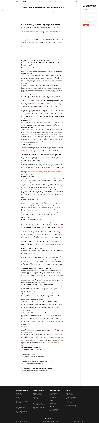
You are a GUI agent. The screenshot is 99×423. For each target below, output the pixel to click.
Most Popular (39, 1)
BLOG (24, 2)
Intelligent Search (19, 393)
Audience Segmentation (37, 393)
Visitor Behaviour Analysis (20, 407)
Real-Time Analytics (53, 394)
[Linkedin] (51, 418)
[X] (48, 418)
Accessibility (18, 397)
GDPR (79, 421)
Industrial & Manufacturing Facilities (72, 406)
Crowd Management (19, 414)
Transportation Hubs (69, 398)
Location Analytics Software (54, 398)
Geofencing (35, 397)
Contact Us (80, 1)
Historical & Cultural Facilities (71, 397)
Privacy (75, 421)
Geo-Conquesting (36, 398)
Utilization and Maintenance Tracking (39, 404)
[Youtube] (46, 418)
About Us (17, 421)
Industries (45, 1)
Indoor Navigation (19, 394)
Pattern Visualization (53, 393)
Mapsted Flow (18, 405)
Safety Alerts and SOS (53, 410)
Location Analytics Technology (55, 390)
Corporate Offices (69, 393)
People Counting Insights (20, 408)
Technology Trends (58, 1)
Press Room (26, 421)
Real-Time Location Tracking (37, 403)
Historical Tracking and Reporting (55, 409)
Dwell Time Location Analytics (21, 412)
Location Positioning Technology (22, 390)
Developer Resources (53, 403)
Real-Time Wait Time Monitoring (21, 411)
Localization (18, 404)
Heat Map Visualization (20, 410)
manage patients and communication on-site (48, 343)
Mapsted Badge (52, 406)
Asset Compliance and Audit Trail (38, 410)
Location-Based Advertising (37, 394)
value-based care (39, 100)
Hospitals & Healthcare (70, 402)
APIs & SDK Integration (20, 402)
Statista (29, 42)
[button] (2, 14)
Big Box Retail (68, 404)
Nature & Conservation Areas (71, 405)
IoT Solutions (51, 1)
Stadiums (68, 401)
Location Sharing (19, 398)
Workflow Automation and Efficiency (39, 408)
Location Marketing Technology (38, 390)
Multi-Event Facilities (69, 394)
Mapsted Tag (35, 401)
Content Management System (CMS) (22, 401)
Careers (21, 421)
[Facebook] (53, 418)
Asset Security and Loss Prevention (39, 407)
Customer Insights (53, 397)
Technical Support (53, 404)
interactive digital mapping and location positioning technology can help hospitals (44, 171)
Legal (71, 421)
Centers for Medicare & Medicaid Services (30, 150)
